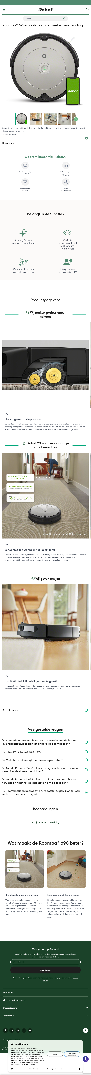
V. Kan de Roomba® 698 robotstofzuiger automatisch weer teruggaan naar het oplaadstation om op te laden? (39, 781)
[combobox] (45, 18)
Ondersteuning (10, 1007)
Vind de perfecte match (14, 1000)
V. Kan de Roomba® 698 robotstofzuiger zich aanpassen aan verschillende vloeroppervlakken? (41, 769)
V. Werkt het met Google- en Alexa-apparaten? (32, 760)
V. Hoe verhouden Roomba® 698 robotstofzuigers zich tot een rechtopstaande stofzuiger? (41, 792)
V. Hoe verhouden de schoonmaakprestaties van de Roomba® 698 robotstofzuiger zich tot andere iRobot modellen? (41, 742)
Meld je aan (45, 970)
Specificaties (10, 710)
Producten (8, 992)
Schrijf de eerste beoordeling (45, 822)
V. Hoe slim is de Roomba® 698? (22, 751)
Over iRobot (8, 1015)
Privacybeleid (7, 1040)
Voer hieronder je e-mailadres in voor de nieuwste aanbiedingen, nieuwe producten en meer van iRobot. (45, 955)
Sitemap (17, 1040)
